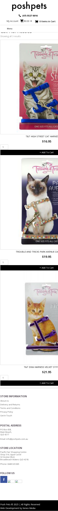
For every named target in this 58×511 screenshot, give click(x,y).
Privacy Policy (6, 411)
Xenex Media (29, 508)
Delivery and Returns (10, 404)
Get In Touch (6, 415)
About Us (4, 400)
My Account (12, 21)
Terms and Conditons (10, 408)
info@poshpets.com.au (17, 439)
